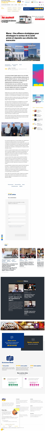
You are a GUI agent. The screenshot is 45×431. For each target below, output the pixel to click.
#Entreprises (14, 261)
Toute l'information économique (8, 1)
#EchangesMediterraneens (6, 259)
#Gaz (19, 9)
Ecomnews (27, 2)
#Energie (15, 9)
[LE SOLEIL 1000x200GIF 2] (22, 19)
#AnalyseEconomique (12, 295)
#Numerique (10, 9)
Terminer (16, 426)
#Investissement (7, 64)
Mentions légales (13, 427)
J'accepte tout (10, 426)
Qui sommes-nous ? (5, 427)
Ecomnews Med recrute (20, 427)
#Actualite (3, 261)
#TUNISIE (12, 260)
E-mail (9, 218)
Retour (4, 426)
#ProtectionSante (15, 64)
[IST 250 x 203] (38, 99)
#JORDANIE (4, 260)
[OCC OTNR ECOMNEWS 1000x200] (22, 326)
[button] (25, 5)
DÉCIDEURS (32, 413)
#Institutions (22, 260)
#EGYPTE (13, 259)
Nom (9, 214)
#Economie (9, 261)
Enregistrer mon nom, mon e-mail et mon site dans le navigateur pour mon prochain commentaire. (16, 226)
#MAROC (14, 65)
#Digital (9, 11)
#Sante (20, 64)
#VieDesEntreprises (15, 11)
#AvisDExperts (19, 295)
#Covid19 (25, 259)
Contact (9, 427)
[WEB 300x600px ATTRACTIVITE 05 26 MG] (38, 75)
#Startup (38, 260)
